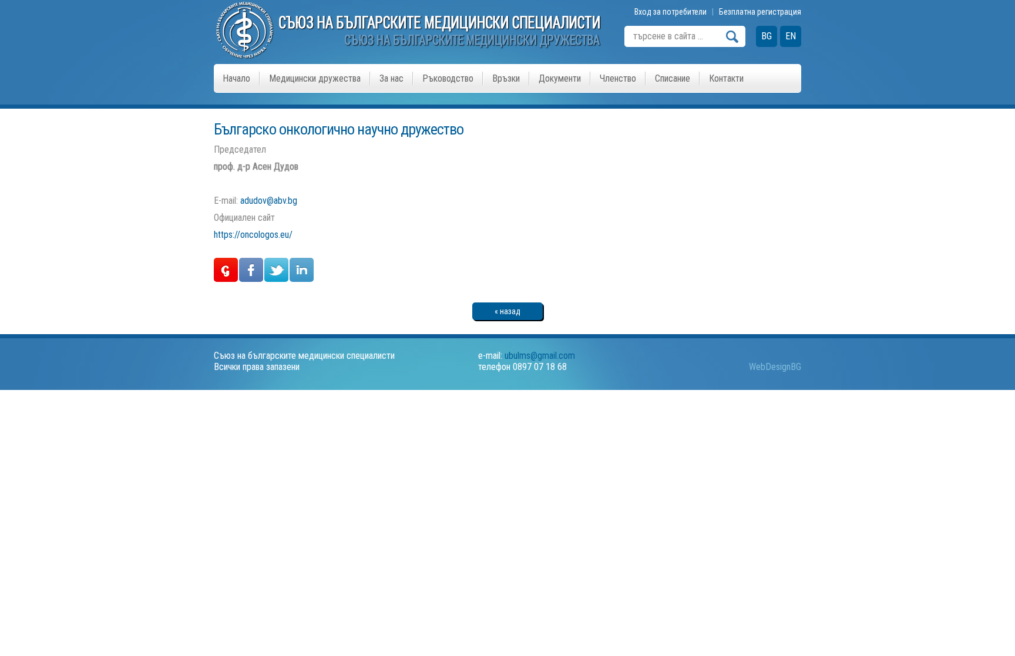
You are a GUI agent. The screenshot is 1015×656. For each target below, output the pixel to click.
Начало (236, 78)
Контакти (726, 78)
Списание (672, 78)
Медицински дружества (315, 78)
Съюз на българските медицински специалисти (304, 355)
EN (790, 36)
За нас (391, 78)
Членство (618, 78)
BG (766, 36)
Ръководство (447, 78)
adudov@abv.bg (268, 200)
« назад (507, 311)
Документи (560, 78)
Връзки (506, 78)
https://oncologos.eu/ (253, 234)
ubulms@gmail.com (540, 355)
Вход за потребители (670, 11)
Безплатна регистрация (760, 11)
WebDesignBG (775, 366)
